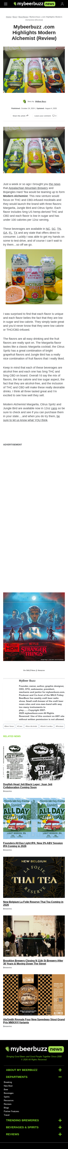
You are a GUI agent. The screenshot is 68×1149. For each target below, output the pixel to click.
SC (54, 228)
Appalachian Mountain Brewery (28, 188)
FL (10, 232)
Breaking (8, 1082)
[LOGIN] (62, 4)
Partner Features (11, 1111)
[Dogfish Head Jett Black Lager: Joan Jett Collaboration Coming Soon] (34, 759)
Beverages (9, 1093)
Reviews (59, 726)
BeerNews (23, 17)
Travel (6, 1115)
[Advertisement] (34, 483)
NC (48, 228)
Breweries (7, 791)
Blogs (6, 1108)
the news (54, 184)
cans (54, 408)
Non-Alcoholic (31, 726)
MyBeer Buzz (27, 680)
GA (5, 232)
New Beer (8, 1086)
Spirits (7, 1097)
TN (59, 228)
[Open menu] (6, 4)
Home (8, 17)
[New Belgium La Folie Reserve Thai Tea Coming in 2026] (34, 877)
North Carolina (46, 726)
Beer (15, 17)
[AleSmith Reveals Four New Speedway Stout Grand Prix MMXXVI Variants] (34, 994)
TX (15, 232)
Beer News (9, 726)
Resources (9, 1100)
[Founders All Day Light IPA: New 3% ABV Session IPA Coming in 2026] (34, 818)
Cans (19, 726)
